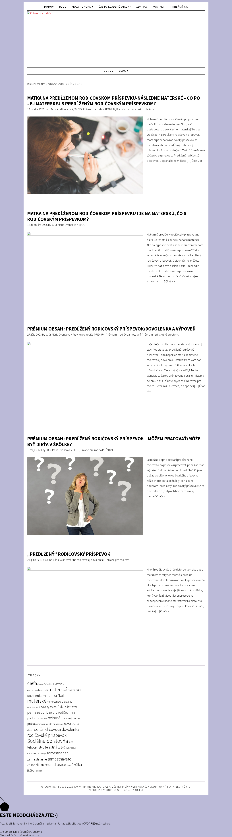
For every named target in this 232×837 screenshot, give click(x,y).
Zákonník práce (37, 765)
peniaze (33, 712)
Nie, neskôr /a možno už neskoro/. (20, 835)
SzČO (71, 742)
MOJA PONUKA (81, 6)
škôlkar (31, 770)
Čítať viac (197, 160)
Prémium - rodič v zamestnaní (123, 334)
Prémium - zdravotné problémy (135, 109)
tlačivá (61, 747)
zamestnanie (37, 759)
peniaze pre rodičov (54, 712)
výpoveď (32, 753)
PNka (72, 712)
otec (52, 707)
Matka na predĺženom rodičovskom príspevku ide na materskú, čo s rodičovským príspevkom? (106, 216)
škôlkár (39, 771)
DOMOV (49, 6)
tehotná (51, 747)
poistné (54, 717)
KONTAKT (159, 6)
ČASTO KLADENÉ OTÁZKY (115, 6)
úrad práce (57, 764)
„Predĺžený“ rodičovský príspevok (68, 554)
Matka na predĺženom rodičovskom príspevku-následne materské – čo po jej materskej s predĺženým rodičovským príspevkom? (113, 101)
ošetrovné (71, 707)
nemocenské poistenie (59, 701)
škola (69, 765)
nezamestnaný (33, 707)
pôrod (67, 724)
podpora (33, 718)
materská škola (54, 695)
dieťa (32, 683)
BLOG (63, 6)
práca (31, 724)
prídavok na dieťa (43, 724)
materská (57, 689)
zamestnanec (57, 753)
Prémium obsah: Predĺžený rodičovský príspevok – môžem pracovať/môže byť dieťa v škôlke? (113, 441)
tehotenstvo (35, 747)
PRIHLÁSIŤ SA (179, 6)
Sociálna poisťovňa (47, 741)
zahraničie (42, 754)
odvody (45, 707)
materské (36, 701)
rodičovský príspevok (47, 735)
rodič (37, 729)
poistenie (43, 718)
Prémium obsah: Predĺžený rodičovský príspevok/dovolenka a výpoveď (111, 329)
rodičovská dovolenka (60, 729)
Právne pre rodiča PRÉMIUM (99, 109)
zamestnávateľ (59, 759)
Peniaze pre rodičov (117, 559)
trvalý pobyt (71, 748)
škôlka (77, 764)
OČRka (59, 707)
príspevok (58, 724)
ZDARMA (141, 6)
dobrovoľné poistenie (46, 684)
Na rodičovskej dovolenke (88, 559)
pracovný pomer (71, 718)
